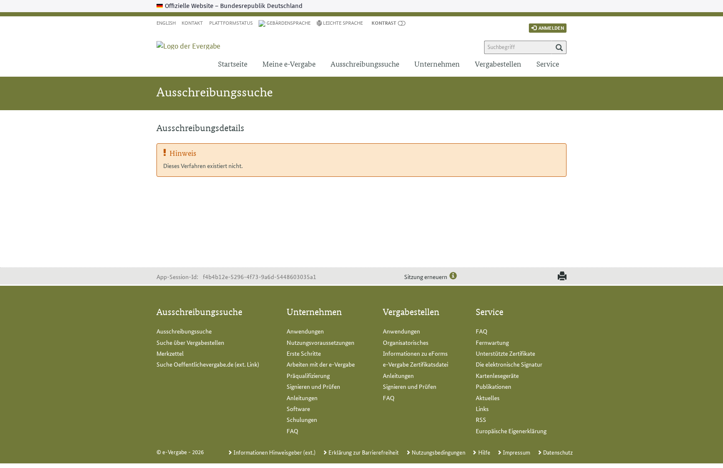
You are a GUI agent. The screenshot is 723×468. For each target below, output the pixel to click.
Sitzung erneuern (425, 276)
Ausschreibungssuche (365, 63)
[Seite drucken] (560, 276)
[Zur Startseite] (193, 38)
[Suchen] (559, 47)
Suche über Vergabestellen (190, 342)
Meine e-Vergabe (288, 63)
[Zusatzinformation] (453, 276)
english (166, 22)
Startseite (232, 63)
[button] (384, 22)
